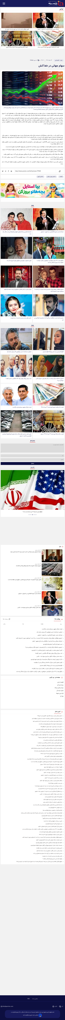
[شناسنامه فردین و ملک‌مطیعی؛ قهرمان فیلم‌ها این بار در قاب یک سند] (16, 219)
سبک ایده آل (60, 685)
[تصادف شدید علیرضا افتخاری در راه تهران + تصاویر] (48, 20)
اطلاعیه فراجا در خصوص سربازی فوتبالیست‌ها (52, 810)
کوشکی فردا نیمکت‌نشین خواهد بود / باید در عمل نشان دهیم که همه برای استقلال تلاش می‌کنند (41, 813)
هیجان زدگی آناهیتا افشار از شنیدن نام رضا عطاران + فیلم (50, 826)
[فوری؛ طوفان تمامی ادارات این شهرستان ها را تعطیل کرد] (16, 20)
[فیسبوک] (8, 171)
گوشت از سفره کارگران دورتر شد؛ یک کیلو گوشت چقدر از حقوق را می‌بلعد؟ (46, 735)
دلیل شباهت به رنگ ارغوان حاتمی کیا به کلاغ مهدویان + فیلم (49, 840)
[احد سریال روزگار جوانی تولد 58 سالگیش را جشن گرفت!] (16, 366)
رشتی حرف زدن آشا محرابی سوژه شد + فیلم (53, 772)
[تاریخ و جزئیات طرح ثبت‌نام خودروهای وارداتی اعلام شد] (52, 569)
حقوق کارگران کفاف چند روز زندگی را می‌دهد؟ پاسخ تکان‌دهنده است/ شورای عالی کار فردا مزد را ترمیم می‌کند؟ (39, 861)
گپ (62, 1006)
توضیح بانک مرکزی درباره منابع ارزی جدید (53, 797)
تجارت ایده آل (60, 691)
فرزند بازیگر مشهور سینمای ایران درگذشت (22, 407)
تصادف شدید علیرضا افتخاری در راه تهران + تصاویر (48, 29)
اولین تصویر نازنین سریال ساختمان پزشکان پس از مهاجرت (48, 662)
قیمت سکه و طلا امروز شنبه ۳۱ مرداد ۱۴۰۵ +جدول (17, 47)
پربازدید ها (57, 619)
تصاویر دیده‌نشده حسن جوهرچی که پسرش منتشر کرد (19, 352)
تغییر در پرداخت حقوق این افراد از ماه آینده (53, 821)
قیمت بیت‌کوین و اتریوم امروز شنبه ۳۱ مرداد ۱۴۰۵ (51, 753)
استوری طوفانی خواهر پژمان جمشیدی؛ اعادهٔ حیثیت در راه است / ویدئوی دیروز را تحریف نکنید (48, 290)
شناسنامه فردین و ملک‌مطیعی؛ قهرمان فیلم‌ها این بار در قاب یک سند (17, 233)
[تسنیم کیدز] (32, 191)
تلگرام (56, 1006)
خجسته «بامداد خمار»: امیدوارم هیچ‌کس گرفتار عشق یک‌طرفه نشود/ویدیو (46, 845)
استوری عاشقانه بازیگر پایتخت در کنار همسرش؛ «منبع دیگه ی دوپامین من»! (49, 379)
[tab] (35, 514)
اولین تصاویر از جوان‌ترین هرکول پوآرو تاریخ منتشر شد (19, 261)
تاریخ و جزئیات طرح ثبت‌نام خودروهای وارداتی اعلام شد (28, 566)
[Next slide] (61, 487)
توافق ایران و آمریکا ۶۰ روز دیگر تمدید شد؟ (32, 512)
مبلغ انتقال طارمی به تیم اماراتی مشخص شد (52, 740)
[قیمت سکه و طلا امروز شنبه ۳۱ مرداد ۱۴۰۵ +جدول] (16, 38)
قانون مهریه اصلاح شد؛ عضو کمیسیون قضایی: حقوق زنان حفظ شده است (24, 580)
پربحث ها (5, 619)
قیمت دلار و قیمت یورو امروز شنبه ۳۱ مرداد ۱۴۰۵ (48, 47)
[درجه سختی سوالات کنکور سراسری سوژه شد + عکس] (52, 611)
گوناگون (61, 9)
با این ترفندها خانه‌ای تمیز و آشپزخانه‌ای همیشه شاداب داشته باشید (47, 732)
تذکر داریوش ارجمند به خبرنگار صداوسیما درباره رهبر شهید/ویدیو (46, 659)
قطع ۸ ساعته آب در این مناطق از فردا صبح (53, 767)
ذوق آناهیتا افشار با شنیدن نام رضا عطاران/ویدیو (52, 816)
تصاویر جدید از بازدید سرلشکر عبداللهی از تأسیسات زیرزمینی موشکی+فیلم (46, 748)
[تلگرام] (6, 171)
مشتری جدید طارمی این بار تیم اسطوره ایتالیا (53, 799)
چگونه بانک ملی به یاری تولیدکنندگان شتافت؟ (52, 859)
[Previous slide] (3, 487)
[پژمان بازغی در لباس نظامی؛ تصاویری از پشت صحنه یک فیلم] (16, 277)
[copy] (59, 171)
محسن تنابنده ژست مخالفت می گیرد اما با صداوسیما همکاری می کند (48, 319)
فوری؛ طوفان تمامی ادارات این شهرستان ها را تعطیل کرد (17, 29)
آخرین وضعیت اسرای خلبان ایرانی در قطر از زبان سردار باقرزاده (47, 668)
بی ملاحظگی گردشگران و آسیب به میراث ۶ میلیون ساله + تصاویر (48, 791)
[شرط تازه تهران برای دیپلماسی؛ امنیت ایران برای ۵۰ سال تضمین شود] (52, 555)
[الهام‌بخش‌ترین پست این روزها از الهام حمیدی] (48, 339)
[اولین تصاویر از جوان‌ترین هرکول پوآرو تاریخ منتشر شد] (16, 248)
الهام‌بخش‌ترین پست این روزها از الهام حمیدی (53, 352)
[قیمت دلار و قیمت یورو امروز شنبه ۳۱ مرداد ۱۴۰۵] (48, 38)
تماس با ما (35, 999)
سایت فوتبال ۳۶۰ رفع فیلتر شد (55, 807)
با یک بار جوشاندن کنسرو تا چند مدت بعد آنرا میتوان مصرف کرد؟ (48, 786)
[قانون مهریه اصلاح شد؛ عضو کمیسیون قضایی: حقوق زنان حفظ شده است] (52, 583)
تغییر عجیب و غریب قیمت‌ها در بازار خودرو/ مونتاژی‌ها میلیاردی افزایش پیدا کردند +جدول (16, 435)
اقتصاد (60, 176)
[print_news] (11, 171)
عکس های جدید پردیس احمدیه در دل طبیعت (20, 318)
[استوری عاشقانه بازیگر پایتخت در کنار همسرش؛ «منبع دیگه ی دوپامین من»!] (48, 366)
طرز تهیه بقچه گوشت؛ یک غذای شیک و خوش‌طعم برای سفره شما (48, 751)
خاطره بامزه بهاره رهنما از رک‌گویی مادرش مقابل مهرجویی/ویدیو (49, 843)
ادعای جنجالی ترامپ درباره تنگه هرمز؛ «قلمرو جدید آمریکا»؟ (49, 716)
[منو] (4, 4)
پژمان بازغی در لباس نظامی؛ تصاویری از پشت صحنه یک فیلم (17, 289)
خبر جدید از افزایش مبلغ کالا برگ (55, 783)
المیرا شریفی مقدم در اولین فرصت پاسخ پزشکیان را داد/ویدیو (47, 650)
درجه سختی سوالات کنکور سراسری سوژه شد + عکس (29, 607)
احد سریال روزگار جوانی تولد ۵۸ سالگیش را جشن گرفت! (18, 379)
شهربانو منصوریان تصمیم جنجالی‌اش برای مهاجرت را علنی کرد (49, 745)
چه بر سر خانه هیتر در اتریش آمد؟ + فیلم (53, 778)
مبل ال (61, 696)
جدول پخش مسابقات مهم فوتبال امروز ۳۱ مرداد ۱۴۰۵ (50, 834)
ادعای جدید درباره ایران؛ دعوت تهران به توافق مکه (51, 726)
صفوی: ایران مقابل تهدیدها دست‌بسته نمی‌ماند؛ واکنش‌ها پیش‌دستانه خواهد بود (44, 759)
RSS (29, 999)
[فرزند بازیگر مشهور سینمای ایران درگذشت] (16, 394)
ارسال (32, 463)
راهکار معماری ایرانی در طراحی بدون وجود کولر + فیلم (51, 780)
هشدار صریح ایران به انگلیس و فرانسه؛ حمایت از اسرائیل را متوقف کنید (47, 718)
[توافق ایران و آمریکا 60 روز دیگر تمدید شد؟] (32, 490)
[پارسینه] (55, 3)
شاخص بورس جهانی (51, 176)
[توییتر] (3, 171)
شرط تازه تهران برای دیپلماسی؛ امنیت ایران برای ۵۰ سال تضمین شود (25, 552)
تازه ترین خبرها (59, 693)
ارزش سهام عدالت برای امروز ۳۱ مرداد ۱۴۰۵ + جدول (51, 764)
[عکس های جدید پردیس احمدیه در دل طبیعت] (16, 305)
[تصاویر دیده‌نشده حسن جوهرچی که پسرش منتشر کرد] (16, 339)
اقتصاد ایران (60, 682)
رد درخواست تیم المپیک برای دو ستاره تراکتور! (52, 818)
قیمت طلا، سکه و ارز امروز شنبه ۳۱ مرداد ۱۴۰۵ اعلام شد (50, 789)
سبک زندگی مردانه (59, 688)
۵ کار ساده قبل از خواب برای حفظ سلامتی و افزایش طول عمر (49, 729)
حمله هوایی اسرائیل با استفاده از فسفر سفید (52, 802)
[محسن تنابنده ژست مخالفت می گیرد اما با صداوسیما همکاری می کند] (48, 305)
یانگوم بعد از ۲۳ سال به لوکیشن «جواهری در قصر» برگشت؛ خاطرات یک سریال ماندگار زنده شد (50, 261)
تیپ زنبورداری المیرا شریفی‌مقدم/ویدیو (52, 644)
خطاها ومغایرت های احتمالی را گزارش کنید (53, 756)
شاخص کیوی (40, 176)
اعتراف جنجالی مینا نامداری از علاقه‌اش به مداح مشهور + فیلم (47, 641)
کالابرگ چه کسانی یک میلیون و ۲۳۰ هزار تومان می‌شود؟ (50, 737)
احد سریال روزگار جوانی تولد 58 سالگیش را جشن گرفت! (48, 653)
